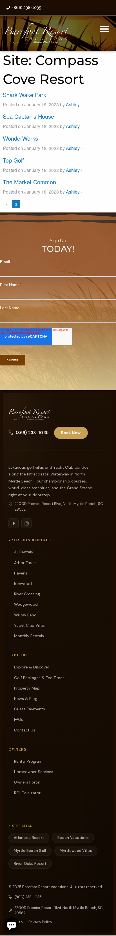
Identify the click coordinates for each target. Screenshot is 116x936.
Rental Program (28, 761)
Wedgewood (26, 604)
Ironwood (23, 583)
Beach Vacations (73, 837)
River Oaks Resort (30, 863)
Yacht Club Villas (29, 625)
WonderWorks (20, 138)
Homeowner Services (33, 771)
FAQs (18, 719)
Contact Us (24, 730)
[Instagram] (26, 523)
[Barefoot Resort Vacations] (29, 413)
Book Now (71, 432)
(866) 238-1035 (32, 433)
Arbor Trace (25, 562)
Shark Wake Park (24, 95)
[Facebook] (13, 523)
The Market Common (29, 182)
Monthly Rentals (29, 635)
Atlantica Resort (29, 837)
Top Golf (13, 160)
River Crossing (27, 593)
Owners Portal (27, 782)
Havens (20, 573)
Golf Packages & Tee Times (39, 677)
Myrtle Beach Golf (30, 850)
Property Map (27, 688)
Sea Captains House (28, 116)
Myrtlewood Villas (76, 850)
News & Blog (25, 698)
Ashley (73, 104)
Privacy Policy (40, 922)
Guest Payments (29, 708)
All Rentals (23, 552)
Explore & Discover (31, 667)
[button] (104, 28)
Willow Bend (25, 615)
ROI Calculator (27, 792)
